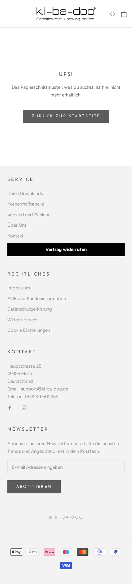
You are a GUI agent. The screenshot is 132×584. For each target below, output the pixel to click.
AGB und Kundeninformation (36, 298)
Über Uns (17, 225)
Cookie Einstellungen (28, 330)
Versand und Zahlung (29, 215)
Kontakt (15, 236)
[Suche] (113, 14)
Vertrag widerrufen (66, 249)
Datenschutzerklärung (29, 309)
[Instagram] (24, 407)
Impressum (18, 288)
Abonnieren (34, 487)
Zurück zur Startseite (66, 116)
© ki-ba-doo (66, 517)
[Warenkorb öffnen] (123, 14)
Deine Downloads (25, 193)
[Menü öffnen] (9, 13)
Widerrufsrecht (22, 320)
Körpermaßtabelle (25, 204)
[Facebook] (9, 407)
